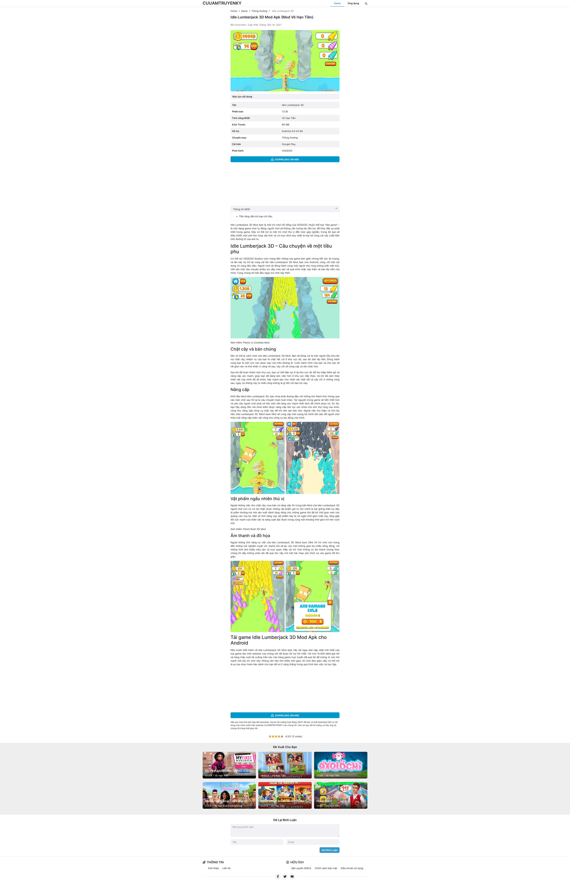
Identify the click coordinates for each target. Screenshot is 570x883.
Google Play (289, 144)
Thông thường (259, 10)
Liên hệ (226, 868)
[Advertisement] (285, 185)
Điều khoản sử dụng (352, 868)
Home (234, 10)
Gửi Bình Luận (330, 850)
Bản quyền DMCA (301, 868)
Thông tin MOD (241, 209)
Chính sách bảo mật (326, 868)
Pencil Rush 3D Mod (254, 529)
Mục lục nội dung (242, 96)
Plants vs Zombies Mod (256, 342)
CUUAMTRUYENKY (222, 3)
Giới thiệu (213, 868)
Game (337, 3)
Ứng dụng (353, 3)
